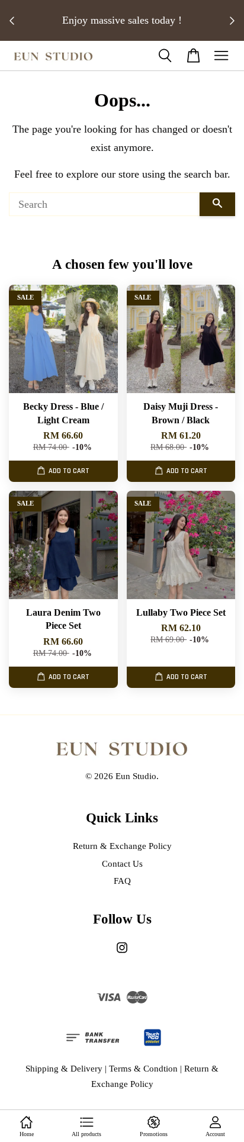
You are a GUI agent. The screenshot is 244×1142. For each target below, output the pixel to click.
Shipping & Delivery (63, 1068)
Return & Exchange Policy (122, 846)
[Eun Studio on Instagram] (122, 953)
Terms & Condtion (143, 1068)
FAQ (122, 881)
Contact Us (122, 863)
